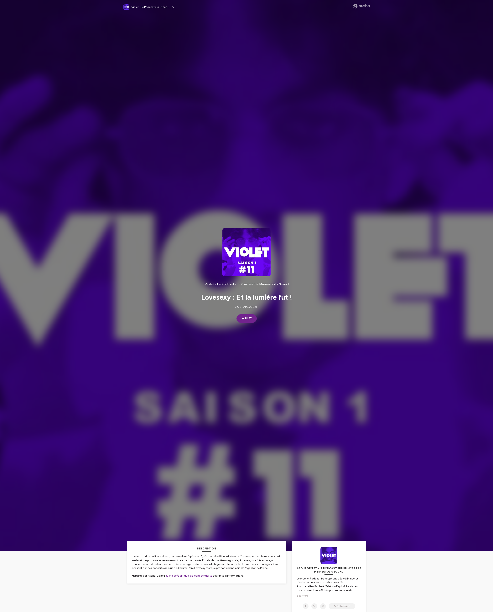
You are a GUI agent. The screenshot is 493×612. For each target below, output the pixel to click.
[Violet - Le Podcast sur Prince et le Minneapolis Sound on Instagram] (323, 606)
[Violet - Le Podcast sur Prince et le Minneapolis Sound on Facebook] (306, 606)
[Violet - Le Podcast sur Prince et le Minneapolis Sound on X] (314, 606)
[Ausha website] (361, 6)
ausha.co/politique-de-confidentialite (188, 575)
